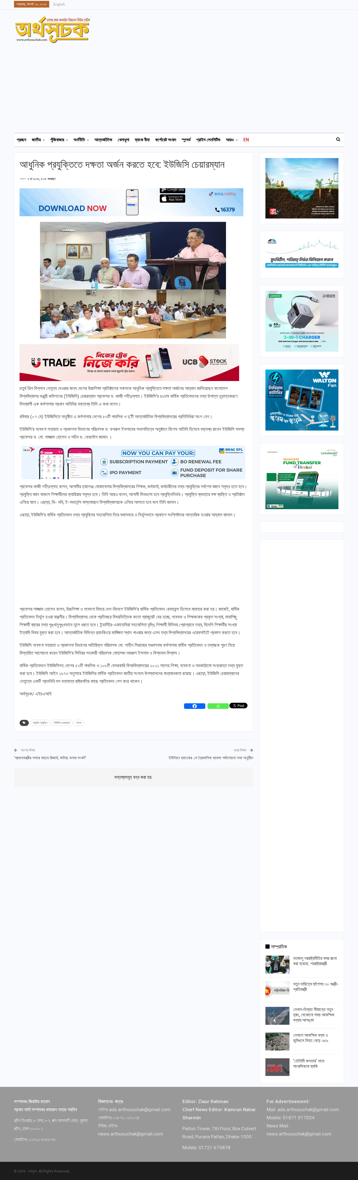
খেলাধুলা (123, 139)
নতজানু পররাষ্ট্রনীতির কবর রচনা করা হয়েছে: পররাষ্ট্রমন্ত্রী (315, 961)
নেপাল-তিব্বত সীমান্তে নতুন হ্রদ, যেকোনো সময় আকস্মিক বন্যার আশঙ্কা (313, 1015)
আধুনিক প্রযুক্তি (40, 722)
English (59, 4)
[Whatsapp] (218, 706)
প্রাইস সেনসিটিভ (208, 139)
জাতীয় (36, 139)
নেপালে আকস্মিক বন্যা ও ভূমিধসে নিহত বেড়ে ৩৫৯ (310, 1038)
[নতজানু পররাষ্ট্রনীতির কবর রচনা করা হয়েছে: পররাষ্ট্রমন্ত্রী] (277, 965)
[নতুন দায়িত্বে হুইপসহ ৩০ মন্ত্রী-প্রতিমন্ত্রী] (277, 990)
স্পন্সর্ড (186, 139)
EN (246, 139)
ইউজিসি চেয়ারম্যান (62, 722)
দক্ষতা (78, 722)
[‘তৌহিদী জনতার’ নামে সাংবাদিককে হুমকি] (277, 1067)
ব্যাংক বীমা (142, 139)
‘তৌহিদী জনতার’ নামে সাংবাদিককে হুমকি (308, 1063)
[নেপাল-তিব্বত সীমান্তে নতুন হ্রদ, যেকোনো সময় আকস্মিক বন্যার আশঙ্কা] (277, 1016)
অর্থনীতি (79, 139)
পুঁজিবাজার (57, 139)
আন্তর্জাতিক (103, 139)
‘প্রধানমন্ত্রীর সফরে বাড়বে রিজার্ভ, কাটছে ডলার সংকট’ (50, 757)
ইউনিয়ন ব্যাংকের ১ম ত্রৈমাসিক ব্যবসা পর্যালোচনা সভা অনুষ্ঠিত (211, 757)
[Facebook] (194, 706)
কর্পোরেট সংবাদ (165, 139)
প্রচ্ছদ (21, 139)
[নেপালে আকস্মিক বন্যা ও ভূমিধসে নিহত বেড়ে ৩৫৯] (277, 1041)
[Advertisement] (182, 85)
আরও (230, 139)
